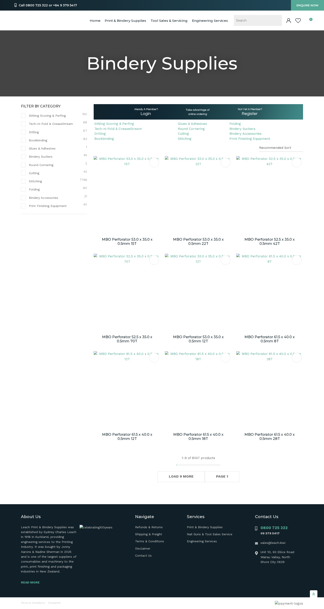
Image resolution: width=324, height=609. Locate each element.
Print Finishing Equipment (249, 139)
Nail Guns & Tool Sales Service (209, 534)
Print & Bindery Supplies (125, 20)
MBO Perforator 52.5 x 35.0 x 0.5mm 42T (269, 241)
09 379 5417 (270, 533)
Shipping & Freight (148, 534)
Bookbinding (104, 139)
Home (95, 20)
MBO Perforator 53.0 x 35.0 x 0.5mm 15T (127, 241)
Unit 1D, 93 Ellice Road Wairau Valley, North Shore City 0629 (277, 557)
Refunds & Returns (149, 527)
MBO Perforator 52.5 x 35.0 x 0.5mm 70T (127, 339)
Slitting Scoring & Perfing (114, 124)
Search (276, 20)
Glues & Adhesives (192, 124)
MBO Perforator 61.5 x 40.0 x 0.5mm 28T (269, 436)
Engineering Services (202, 541)
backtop (313, 593)
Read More (30, 582)
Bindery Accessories (245, 134)
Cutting (183, 134)
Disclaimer (142, 548)
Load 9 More (181, 476)
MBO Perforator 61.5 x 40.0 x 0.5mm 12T (127, 436)
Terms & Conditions (149, 541)
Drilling (100, 134)
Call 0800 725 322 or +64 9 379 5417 (48, 5)
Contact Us (143, 555)
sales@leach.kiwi (273, 542)
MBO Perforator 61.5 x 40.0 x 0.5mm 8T (269, 339)
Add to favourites (154, 162)
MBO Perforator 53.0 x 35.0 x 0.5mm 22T (198, 241)
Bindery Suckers (242, 129)
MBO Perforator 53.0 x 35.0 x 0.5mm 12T (198, 339)
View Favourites (298, 20)
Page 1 (222, 476)
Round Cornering (191, 129)
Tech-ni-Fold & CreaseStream (118, 129)
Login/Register (288, 20)
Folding (235, 124)
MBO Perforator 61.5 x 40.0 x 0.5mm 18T (198, 436)
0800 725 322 (274, 527)
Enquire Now (307, 5)
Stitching (185, 139)
